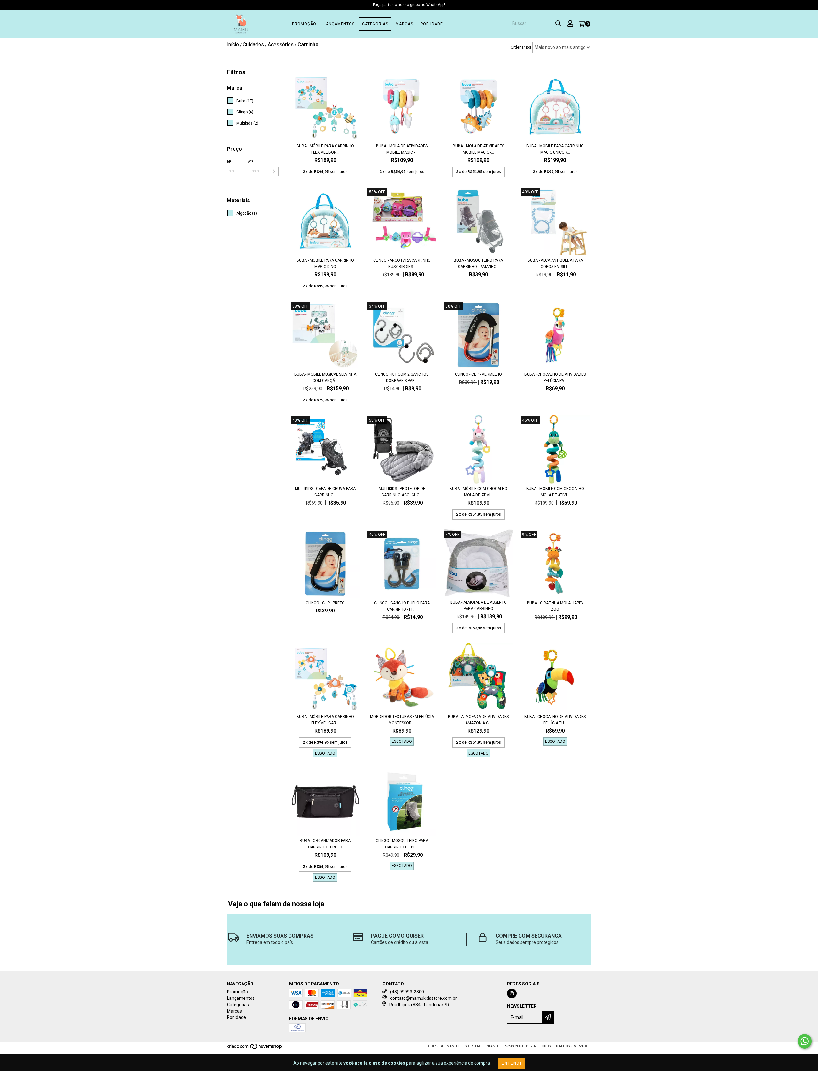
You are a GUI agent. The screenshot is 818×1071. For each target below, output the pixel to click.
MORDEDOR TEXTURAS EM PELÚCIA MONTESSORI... (402, 719)
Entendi (511, 1063)
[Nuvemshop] (255, 1048)
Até (250, 161)
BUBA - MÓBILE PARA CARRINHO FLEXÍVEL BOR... (325, 149)
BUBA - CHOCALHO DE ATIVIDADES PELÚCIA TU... (555, 719)
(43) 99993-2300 (407, 991)
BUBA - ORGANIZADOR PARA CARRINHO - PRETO (325, 844)
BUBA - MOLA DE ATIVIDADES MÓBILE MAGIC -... (402, 149)
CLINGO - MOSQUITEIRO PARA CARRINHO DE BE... (402, 844)
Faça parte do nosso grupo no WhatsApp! (409, 5)
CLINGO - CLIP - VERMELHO (478, 374)
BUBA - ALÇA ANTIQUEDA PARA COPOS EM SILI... (555, 263)
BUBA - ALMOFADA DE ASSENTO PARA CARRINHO (478, 605)
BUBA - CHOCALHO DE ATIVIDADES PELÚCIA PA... (555, 377)
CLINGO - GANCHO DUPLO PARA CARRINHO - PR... (402, 606)
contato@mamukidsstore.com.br (423, 998)
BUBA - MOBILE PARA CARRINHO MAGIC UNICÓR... (555, 149)
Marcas (404, 24)
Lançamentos (339, 24)
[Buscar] (558, 23)
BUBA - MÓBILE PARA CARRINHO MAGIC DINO (325, 263)
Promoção (304, 24)
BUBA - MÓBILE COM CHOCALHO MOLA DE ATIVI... (478, 491)
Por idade (432, 24)
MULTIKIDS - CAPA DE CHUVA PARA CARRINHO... (325, 491)
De (229, 161)
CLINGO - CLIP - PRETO (325, 603)
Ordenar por (521, 47)
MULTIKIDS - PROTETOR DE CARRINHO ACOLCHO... (402, 491)
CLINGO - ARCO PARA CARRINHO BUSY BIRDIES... (402, 263)
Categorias (375, 24)
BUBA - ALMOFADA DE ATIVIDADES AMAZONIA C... (478, 719)
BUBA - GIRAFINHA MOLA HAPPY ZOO (555, 606)
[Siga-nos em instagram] (512, 993)
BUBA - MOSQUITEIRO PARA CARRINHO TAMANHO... (478, 263)
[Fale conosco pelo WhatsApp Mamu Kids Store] (805, 1041)
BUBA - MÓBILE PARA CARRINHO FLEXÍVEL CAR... (325, 719)
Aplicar (274, 171)
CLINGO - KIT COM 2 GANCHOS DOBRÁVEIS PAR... (401, 377)
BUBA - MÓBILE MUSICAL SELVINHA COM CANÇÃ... (325, 377)
